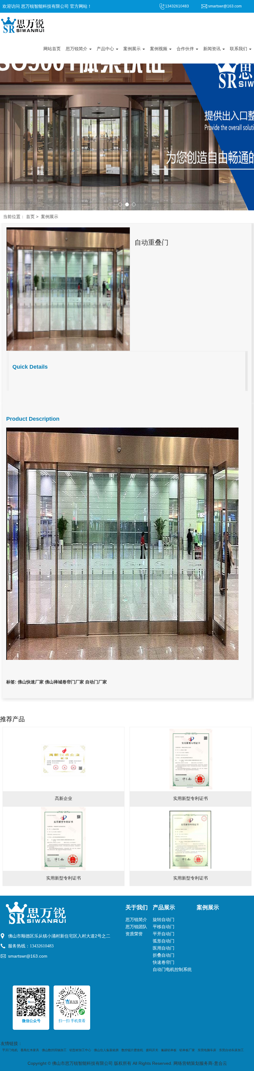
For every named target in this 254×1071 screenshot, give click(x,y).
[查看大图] (68, 288)
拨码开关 (152, 1050)
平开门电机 (10, 1050)
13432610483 (42, 946)
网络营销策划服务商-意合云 (200, 1063)
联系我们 (239, 48)
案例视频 (159, 48)
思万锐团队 (136, 926)
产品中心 (106, 48)
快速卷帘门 (163, 962)
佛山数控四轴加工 (54, 1050)
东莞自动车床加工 (231, 1050)
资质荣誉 (134, 934)
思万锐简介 (77, 48)
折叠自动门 (163, 955)
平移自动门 (163, 926)
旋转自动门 (163, 919)
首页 (30, 216)
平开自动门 (163, 934)
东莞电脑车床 (207, 1050)
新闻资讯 (212, 48)
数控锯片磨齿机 (132, 1050)
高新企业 (63, 798)
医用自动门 (163, 948)
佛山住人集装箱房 (106, 1050)
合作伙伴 (186, 48)
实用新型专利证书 (190, 798)
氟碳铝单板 (169, 1050)
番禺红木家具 (29, 1050)
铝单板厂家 (187, 1050)
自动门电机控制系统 (172, 969)
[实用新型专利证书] (190, 759)
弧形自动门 (163, 941)
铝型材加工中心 (80, 1050)
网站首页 (52, 48)
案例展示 (132, 48)
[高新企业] (63, 759)
